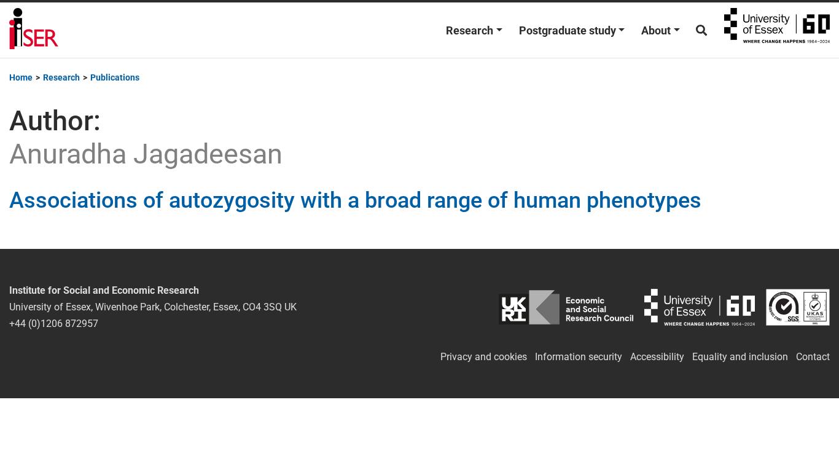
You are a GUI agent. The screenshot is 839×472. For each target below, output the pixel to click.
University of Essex (777, 30)
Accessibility (657, 357)
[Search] (701, 30)
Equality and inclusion (740, 357)
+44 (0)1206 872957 (53, 323)
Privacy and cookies (483, 357)
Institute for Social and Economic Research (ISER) (33, 30)
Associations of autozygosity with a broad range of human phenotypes (355, 200)
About (656, 30)
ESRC (566, 307)
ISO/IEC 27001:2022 (798, 307)
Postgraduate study (567, 30)
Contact (813, 357)
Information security (578, 357)
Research (469, 30)
